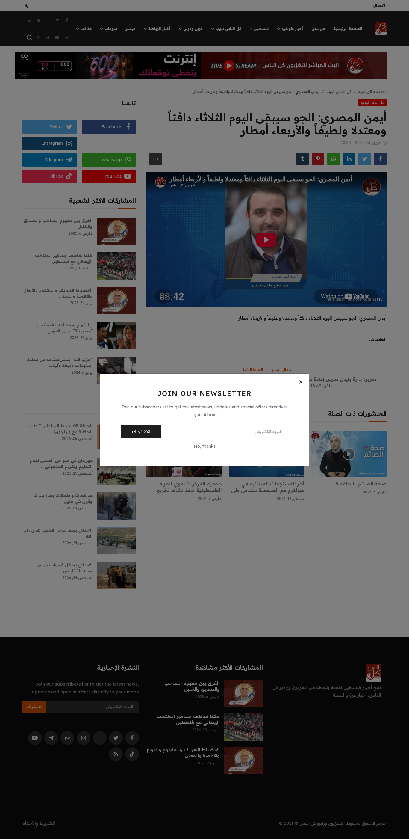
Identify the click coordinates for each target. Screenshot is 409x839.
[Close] (300, 382)
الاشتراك (141, 431)
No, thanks (205, 446)
